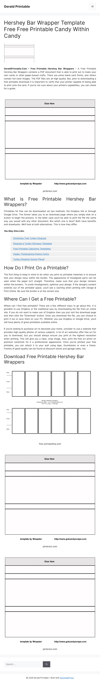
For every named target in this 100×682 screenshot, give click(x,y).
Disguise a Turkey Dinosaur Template (32, 243)
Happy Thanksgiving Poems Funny (31, 254)
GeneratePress (67, 678)
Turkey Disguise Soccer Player (29, 259)
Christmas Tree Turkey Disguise (29, 238)
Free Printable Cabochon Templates (32, 248)
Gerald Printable (17, 6)
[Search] (46, 664)
